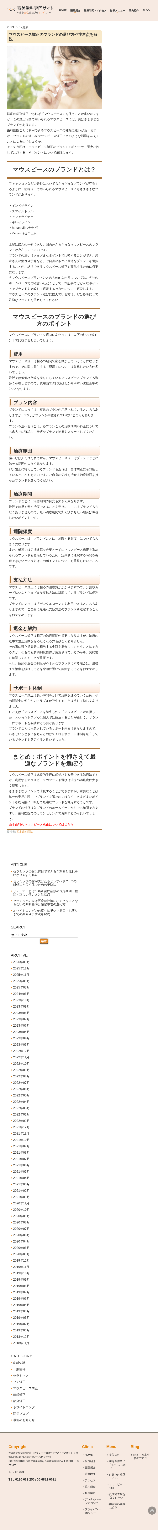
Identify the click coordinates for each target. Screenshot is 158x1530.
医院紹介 (75, 10)
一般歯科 (19, 1369)
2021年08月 (21, 1152)
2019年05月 (21, 1305)
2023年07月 (21, 1019)
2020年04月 (21, 1241)
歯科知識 (19, 1363)
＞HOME (89, 1454)
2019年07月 (21, 1292)
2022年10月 (21, 1063)
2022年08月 (21, 1076)
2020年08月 (21, 1222)
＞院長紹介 (90, 1461)
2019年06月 (21, 1298)
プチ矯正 (19, 1382)
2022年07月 (21, 1082)
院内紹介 (134, 10)
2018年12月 (21, 1336)
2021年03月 (21, 1184)
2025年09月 (21, 981)
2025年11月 (21, 974)
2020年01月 (21, 1254)
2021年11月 (21, 1133)
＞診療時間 (90, 1473)
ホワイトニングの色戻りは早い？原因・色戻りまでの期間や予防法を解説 (45, 912)
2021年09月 (21, 1146)
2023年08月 (21, 1012)
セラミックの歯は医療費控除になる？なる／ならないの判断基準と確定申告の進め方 (45, 902)
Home (63, 10)
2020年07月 (21, 1228)
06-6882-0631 (46, 1479)
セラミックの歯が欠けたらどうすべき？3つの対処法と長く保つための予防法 (44, 883)
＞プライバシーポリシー (93, 1511)
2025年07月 (21, 987)
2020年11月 (21, 1203)
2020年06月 (21, 1235)
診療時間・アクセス (95, 10)
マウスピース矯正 (25, 1388)
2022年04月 (21, 1101)
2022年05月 (21, 1095)
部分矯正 (19, 1401)
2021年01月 (21, 1197)
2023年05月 (21, 1032)
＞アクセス (90, 1480)
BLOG (146, 10)
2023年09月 (21, 1006)
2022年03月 (21, 1108)
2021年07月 (21, 1159)
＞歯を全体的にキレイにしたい (117, 1465)
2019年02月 (21, 1324)
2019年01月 (21, 1330)
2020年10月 (21, 1209)
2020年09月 (21, 1216)
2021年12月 (21, 1127)
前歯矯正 (19, 1394)
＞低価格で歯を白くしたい (117, 1496)
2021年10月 (21, 1139)
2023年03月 (21, 1044)
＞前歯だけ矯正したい (117, 1476)
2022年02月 (21, 1114)
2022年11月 (21, 1057)
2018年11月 (21, 1343)
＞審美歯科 (114, 1454)
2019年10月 (21, 1273)
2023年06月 (21, 1025)
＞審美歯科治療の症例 (117, 1506)
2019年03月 (21, 1317)
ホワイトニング (24, 1407)
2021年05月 (21, 1171)
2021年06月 (21, 1165)
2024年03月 (21, 993)
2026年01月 (21, 962)
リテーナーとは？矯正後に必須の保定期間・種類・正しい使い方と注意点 (45, 892)
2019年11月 (21, 1266)
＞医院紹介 (90, 1467)
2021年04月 (21, 1178)
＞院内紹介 (90, 1486)
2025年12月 (21, 968)
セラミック (21, 1375)
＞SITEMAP (16, 1472)
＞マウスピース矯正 (117, 1486)
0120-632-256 (24, 1479)
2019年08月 (21, 1286)
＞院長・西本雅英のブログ (142, 1456)
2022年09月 (21, 1070)
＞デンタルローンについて (93, 1501)
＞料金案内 (90, 1493)
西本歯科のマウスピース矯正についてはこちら (41, 824)
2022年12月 (21, 1051)
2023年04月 (21, 1038)
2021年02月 (21, 1190)
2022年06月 (21, 1089)
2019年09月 (21, 1279)
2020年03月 (21, 1247)
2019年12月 (21, 1260)
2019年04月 (21, 1311)
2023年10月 (21, 1000)
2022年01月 (21, 1120)
